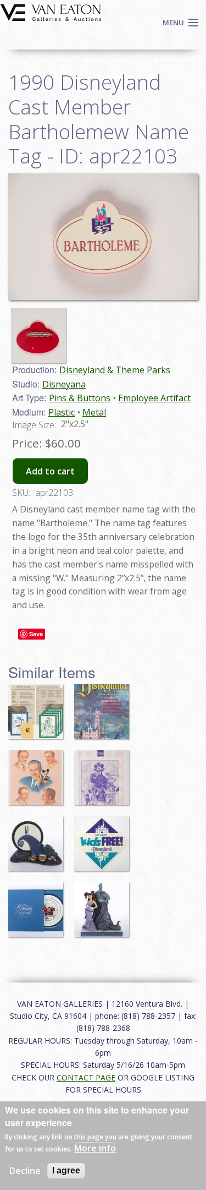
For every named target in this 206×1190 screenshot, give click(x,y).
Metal (94, 412)
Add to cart (50, 471)
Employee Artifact (154, 398)
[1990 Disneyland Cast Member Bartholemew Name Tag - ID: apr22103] (41, 331)
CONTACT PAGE (86, 1077)
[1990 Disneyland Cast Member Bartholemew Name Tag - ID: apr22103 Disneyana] (103, 236)
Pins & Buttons (79, 398)
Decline (25, 1171)
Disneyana (64, 384)
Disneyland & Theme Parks (114, 370)
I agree (66, 1170)
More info (95, 1148)
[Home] (51, 12)
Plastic (61, 412)
